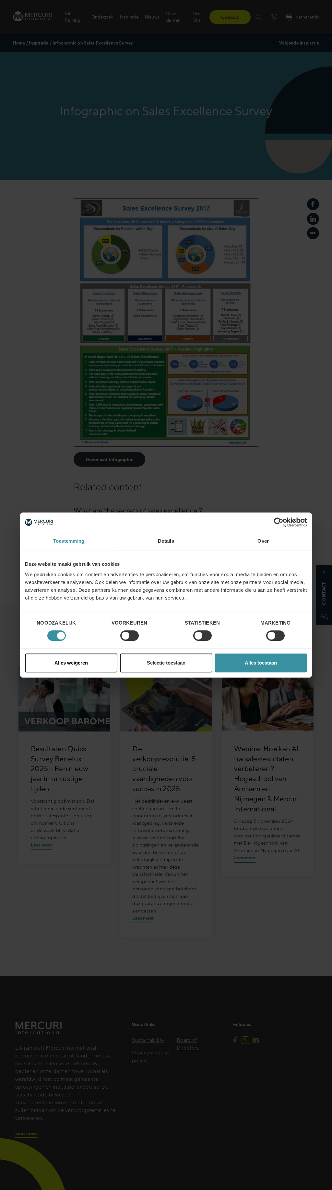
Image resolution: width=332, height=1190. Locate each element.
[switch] (129, 635)
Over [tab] (263, 541)
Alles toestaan (261, 663)
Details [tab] (166, 541)
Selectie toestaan (166, 663)
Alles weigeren (71, 663)
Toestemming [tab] (68, 541)
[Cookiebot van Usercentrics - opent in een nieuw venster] (278, 522)
